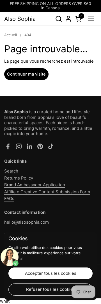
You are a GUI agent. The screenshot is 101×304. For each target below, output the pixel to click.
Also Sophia (20, 19)
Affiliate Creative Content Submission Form (47, 191)
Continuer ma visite (26, 74)
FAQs (9, 198)
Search (11, 171)
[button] (58, 18)
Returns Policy (18, 178)
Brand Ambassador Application (34, 184)
